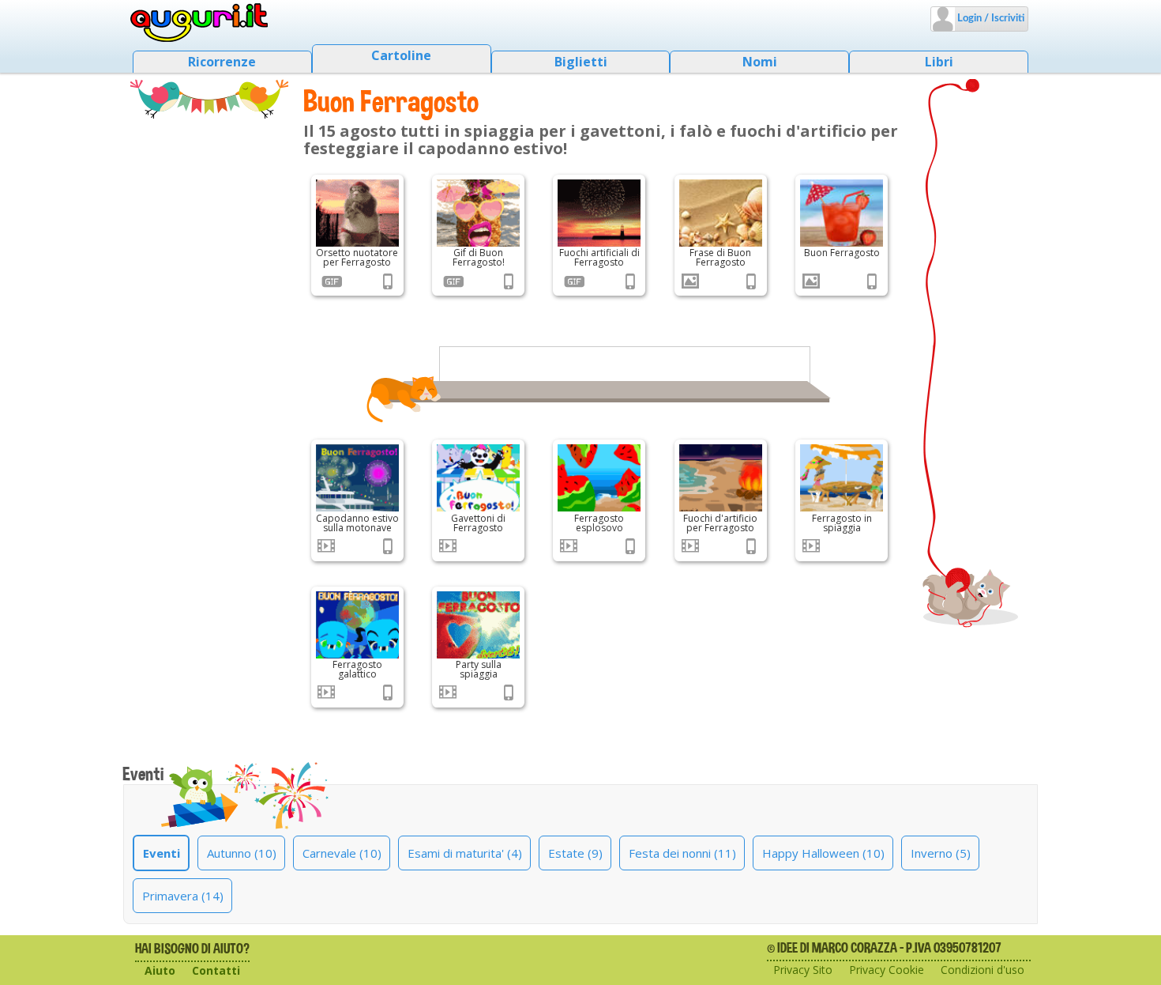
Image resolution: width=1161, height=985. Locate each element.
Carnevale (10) (341, 853)
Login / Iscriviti (989, 18)
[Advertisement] (209, 352)
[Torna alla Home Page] (199, 22)
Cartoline (401, 55)
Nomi (759, 61)
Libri (939, 61)
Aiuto (160, 970)
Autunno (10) (241, 853)
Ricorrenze (222, 61)
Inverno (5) (941, 853)
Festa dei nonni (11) (682, 853)
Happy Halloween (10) (823, 853)
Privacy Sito (802, 969)
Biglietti (580, 61)
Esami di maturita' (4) (465, 853)
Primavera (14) (183, 896)
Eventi (161, 853)
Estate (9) (575, 853)
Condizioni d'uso (982, 969)
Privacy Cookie (886, 969)
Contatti (216, 970)
